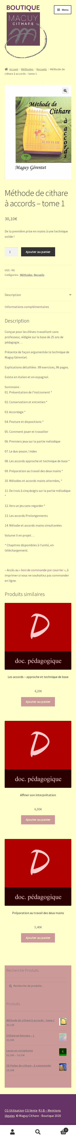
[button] (65, 90)
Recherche (38, 1132)
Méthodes (27, 69)
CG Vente (31, 1110)
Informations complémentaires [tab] (27, 307)
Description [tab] (13, 295)
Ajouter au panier (38, 252)
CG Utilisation (14, 1110)
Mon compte (12, 1132)
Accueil (13, 69)
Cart (58, 1128)
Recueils (41, 69)
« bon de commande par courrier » (42, 570)
